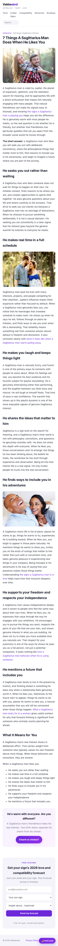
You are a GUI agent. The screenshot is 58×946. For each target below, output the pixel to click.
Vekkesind (7, 33)
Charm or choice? (29, 839)
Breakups (51, 13)
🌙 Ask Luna (47, 941)
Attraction (39, 13)
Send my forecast (29, 913)
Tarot (5, 13)
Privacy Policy (32, 940)
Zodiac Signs (13, 15)
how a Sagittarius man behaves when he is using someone (26, 655)
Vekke (15, 6)
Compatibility (25, 13)
